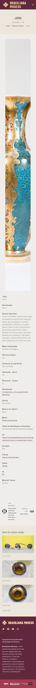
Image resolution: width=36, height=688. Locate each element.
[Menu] (33, 5)
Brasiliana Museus (18, 5)
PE (23, 22)
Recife (4, 466)
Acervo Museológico (10, 457)
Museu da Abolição (9, 420)
